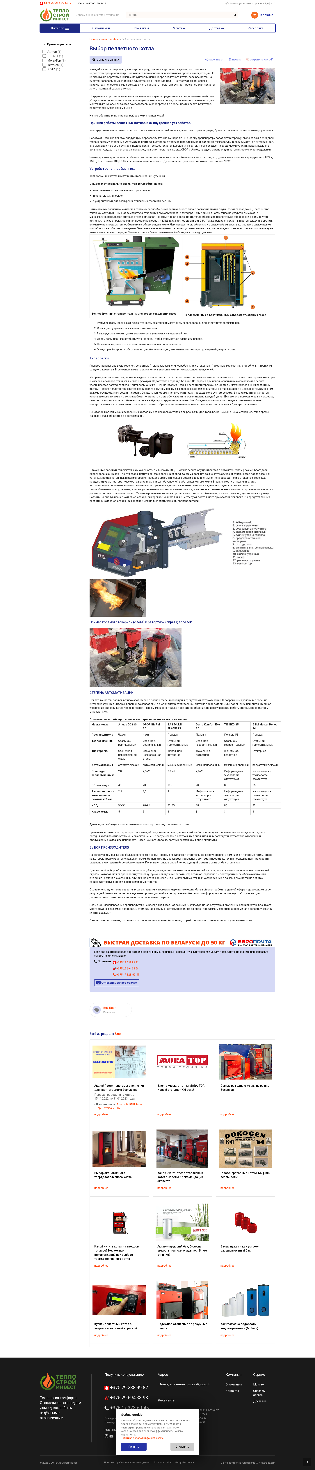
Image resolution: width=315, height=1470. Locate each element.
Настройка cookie (184, 1462)
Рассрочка (255, 28)
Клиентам (106, 39)
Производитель (59, 44)
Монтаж (179, 28)
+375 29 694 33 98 (127, 968)
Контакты (141, 28)
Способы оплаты (259, 1393)
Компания (233, 1374)
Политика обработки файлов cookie (142, 1438)
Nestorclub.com (267, 1463)
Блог (117, 39)
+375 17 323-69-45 (127, 974)
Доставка (216, 28)
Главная (94, 39)
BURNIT (130, 1104)
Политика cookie (162, 1462)
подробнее (101, 1114)
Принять (133, 1446)
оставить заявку (108, 59)
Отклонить (182, 1446)
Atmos (121, 1104)
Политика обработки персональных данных (127, 1462)
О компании (101, 28)
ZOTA (116, 1108)
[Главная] (54, 21)
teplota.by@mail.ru (115, 1429)
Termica (107, 1108)
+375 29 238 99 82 (127, 962)
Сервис (259, 1374)
